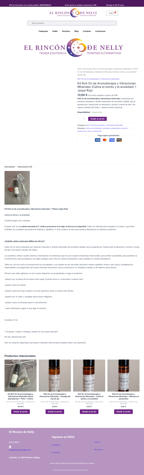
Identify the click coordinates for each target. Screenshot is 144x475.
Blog (76, 31)
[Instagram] (53, 442)
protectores (81, 131)
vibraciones (97, 131)
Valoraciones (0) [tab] (24, 167)
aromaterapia (96, 128)
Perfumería (87, 69)
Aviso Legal (54, 463)
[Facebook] (53, 449)
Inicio (79, 69)
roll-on (89, 131)
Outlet (54, 31)
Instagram (56, 445)
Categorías (43, 31)
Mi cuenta (98, 450)
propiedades (115, 128)
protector (124, 128)
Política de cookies (86, 463)
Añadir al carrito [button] (21, 411)
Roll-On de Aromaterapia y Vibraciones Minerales (112, 69)
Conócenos (100, 31)
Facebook (56, 452)
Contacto (87, 31)
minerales (105, 128)
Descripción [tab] (9, 167)
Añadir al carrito (97, 119)
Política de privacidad (69, 463)
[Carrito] (95, 439)
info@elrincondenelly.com (20, 450)
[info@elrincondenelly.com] (10, 447)
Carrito (97, 442)
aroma (88, 128)
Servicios (66, 31)
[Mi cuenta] (95, 447)
